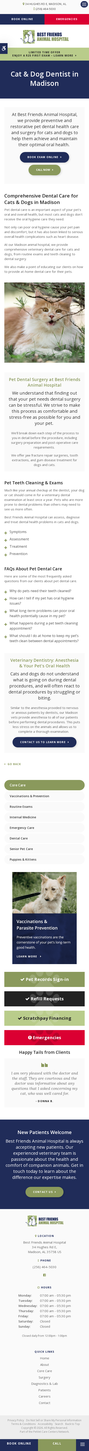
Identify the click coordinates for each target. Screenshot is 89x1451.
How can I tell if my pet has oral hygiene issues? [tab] (42, 601)
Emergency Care (22, 828)
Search (59, 1424)
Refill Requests (47, 999)
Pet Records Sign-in (47, 979)
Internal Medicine (23, 817)
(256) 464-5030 (46, 9)
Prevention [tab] (18, 553)
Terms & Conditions (23, 1424)
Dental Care (19, 838)
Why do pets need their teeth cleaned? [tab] (40, 590)
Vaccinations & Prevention (29, 796)
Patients (44, 1390)
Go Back (14, 764)
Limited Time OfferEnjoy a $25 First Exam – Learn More (42, 53)
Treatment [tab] (18, 546)
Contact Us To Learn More (43, 742)
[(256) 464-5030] (45, 170)
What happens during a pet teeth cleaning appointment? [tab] (44, 626)
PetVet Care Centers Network (51, 1432)
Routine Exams (21, 807)
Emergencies (66, 19)
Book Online (22, 19)
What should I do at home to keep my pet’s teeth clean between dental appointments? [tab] (44, 638)
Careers (45, 1396)
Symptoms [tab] (18, 531)
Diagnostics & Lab (44, 1383)
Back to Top (72, 1424)
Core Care (44, 1371)
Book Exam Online (42, 157)
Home (44, 1358)
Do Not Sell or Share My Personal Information (53, 1420)
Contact (44, 1403)
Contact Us (43, 1192)
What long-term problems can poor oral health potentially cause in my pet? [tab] (42, 613)
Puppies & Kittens (23, 859)
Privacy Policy (16, 1420)
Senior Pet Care (21, 849)
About (44, 1364)
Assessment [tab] (19, 539)
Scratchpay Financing (47, 1018)
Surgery (44, 1377)
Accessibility (45, 1424)
